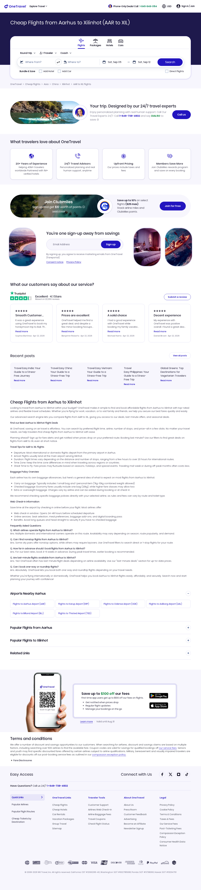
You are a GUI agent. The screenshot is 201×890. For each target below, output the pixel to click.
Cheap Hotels (59, 809)
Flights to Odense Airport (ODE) (120, 603)
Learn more (58, 211)
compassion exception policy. (109, 754)
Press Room (130, 809)
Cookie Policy (167, 809)
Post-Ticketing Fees (171, 828)
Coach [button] (64, 53)
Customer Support (98, 804)
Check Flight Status (98, 823)
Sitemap (57, 828)
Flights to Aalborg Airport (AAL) (165, 603)
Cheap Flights (32, 84)
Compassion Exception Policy (172, 835)
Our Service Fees (169, 823)
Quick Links (18, 797)
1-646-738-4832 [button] (57, 786)
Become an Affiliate (135, 823)
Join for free (173, 206)
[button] (132, 6)
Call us (181, 114)
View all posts (180, 355)
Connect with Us (136, 774)
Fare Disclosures (22, 760)
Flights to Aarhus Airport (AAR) (29, 603)
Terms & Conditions (171, 814)
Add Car (66, 71)
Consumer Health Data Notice (172, 843)
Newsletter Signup (134, 828)
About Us (129, 804)
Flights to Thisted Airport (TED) (74, 613)
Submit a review (177, 297)
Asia (46, 84)
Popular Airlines (20, 804)
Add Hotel (48, 71)
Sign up (111, 244)
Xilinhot (66, 84)
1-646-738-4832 (129, 116)
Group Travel (59, 823)
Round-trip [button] (26, 53)
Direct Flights (177, 71)
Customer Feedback (135, 814)
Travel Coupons (97, 819)
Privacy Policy (73, 262)
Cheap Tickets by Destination (21, 820)
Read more (19, 380)
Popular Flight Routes (23, 811)
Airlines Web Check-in (100, 809)
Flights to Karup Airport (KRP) (73, 603)
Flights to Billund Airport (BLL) (28, 613)
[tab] (81, 42)
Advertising (130, 819)
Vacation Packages (63, 819)
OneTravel (16, 84)
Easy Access (21, 774)
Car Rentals (58, 814)
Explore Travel (37, 6)
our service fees (168, 748)
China (55, 84)
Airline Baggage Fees (99, 814)
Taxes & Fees (167, 819)
